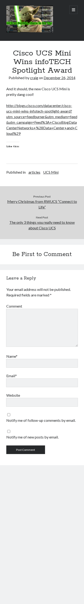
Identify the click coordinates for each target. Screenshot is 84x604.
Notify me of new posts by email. (32, 437)
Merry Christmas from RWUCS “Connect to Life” (42, 204)
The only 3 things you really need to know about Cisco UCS (42, 225)
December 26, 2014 (59, 77)
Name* (12, 356)
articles (34, 172)
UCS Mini (51, 172)
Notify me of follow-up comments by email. (41, 420)
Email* (11, 375)
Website (13, 395)
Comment (14, 306)
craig (34, 77)
